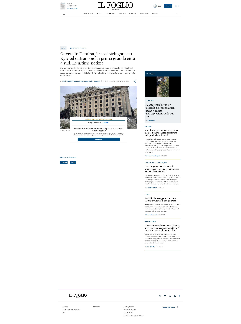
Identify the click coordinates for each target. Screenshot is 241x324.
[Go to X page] (170, 296)
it (175, 6)
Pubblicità (96, 307)
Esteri (63, 48)
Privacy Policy (129, 307)
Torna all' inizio (168, 307)
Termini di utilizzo (130, 309)
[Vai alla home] (115, 6)
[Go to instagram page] (175, 296)
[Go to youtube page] (165, 296)
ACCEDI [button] (105, 123)
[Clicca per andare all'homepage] (77, 296)
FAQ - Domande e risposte (71, 309)
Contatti (65, 307)
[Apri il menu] (64, 13)
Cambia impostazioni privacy (133, 315)
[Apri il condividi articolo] (135, 81)
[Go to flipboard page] (180, 296)
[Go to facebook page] (160, 296)
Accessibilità (128, 312)
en (179, 6)
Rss (64, 312)
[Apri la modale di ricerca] (177, 13)
